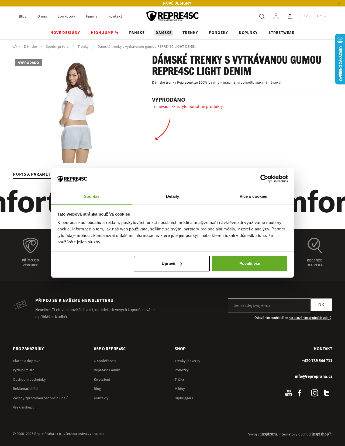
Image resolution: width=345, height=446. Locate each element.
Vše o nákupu (23, 407)
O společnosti (105, 361)
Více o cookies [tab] (253, 196)
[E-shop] (15, 47)
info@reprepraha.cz (313, 376)
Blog (23, 16)
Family (92, 16)
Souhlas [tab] (91, 196)
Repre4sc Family (107, 370)
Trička (179, 379)
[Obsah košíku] (290, 16)
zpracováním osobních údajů (310, 318)
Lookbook (66, 16)
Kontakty (101, 398)
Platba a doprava (26, 361)
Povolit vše (249, 263)
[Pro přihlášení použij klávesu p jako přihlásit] (276, 16)
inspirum (268, 434)
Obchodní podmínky (29, 379)
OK (321, 305)
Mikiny (180, 388)
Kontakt (115, 16)
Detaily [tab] (172, 196)
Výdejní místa (23, 370)
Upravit (168, 263)
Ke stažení (102, 379)
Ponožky (182, 370)
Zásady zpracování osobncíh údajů (40, 398)
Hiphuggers (184, 398)
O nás (42, 16)
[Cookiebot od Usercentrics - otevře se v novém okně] (264, 179)
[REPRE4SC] (172, 16)
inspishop (321, 434)
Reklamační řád (25, 388)
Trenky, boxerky (187, 361)
